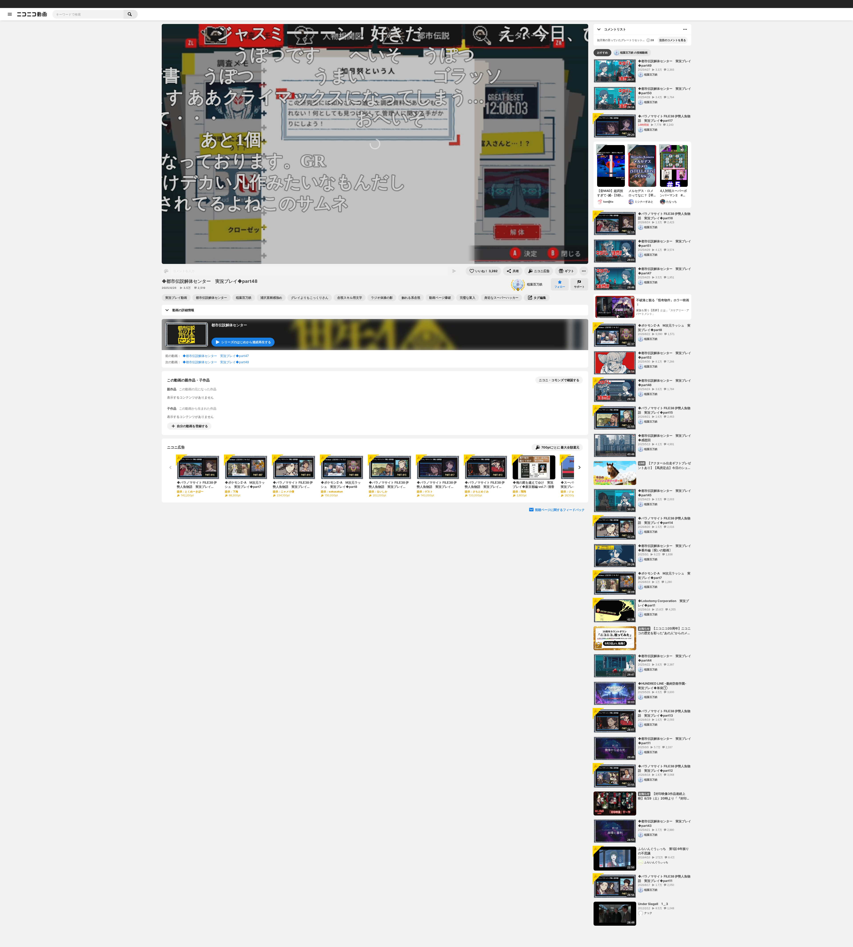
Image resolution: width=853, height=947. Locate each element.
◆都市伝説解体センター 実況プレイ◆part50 (664, 91)
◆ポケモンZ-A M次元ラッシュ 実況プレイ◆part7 (664, 575)
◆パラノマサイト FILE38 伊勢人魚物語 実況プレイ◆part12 (664, 768)
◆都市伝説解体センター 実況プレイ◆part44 (664, 658)
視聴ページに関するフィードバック (560, 510)
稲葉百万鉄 (534, 284)
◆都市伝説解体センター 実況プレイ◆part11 (664, 741)
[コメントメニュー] (685, 29)
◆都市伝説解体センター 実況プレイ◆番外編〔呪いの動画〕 (664, 548)
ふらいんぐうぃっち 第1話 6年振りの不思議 (663, 851)
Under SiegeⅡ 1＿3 (653, 904)
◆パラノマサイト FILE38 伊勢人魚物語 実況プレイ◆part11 (664, 878)
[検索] (131, 14)
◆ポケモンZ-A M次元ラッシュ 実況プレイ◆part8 (664, 327)
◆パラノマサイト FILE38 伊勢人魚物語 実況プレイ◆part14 (664, 520)
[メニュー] (583, 271)
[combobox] (88, 14)
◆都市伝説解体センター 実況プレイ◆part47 (216, 356)
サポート (579, 286)
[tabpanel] (642, 492)
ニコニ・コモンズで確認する (559, 380)
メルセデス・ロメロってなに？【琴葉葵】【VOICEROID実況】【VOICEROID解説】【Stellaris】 (641, 193)
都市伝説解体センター (229, 325)
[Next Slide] (579, 467)
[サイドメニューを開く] (9, 14)
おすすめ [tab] (602, 52)
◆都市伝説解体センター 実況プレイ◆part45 (664, 493)
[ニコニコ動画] (32, 14)
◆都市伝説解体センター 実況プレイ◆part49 (216, 362)
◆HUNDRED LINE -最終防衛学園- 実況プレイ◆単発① (664, 686)
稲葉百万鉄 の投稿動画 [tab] (634, 52)
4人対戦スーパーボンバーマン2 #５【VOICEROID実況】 (673, 193)
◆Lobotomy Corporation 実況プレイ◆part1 (663, 603)
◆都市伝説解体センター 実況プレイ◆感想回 (664, 438)
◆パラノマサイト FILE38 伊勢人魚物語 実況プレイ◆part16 (664, 216)
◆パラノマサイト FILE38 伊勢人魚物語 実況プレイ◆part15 (664, 410)
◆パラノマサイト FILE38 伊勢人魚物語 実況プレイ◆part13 (664, 713)
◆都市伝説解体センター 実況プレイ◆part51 (664, 243)
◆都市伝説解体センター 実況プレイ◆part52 (664, 355)
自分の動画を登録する (192, 426)
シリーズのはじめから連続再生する (246, 342)
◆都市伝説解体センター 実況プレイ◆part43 (664, 823)
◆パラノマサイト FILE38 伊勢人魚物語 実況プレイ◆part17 (664, 118)
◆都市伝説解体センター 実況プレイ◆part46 (664, 383)
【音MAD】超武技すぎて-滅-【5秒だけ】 (610, 193)
